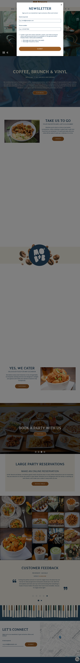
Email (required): (23, 17)
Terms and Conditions (35, 37)
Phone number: (23, 25)
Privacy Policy (25, 37)
